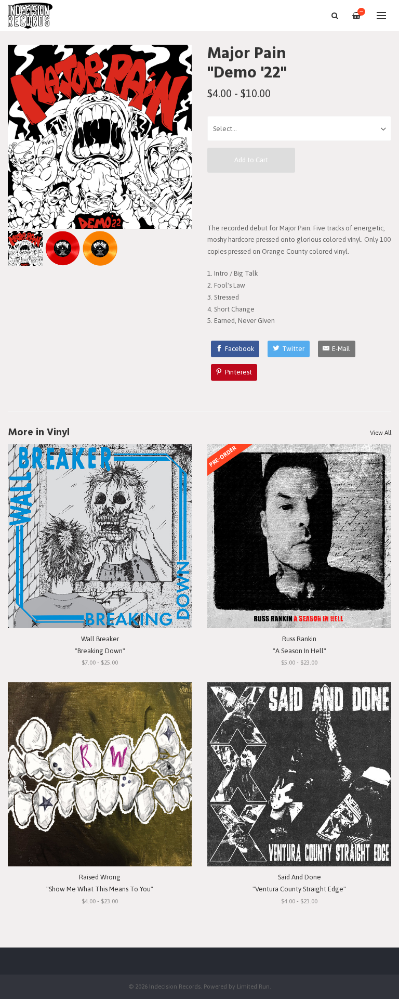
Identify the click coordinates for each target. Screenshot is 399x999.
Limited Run (253, 986)
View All (380, 432)
